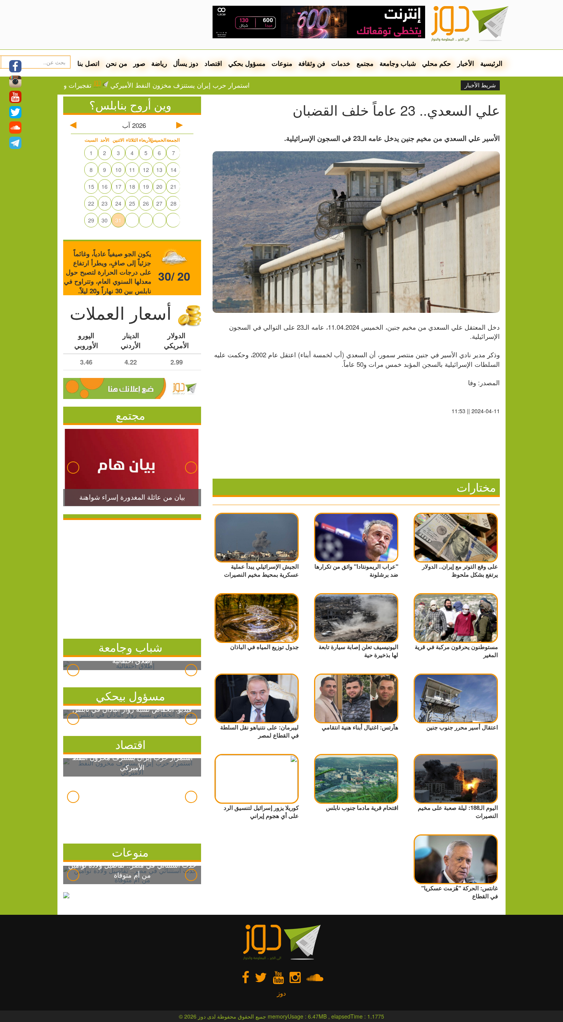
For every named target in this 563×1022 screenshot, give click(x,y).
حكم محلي (436, 63)
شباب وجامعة (398, 63)
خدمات (340, 63)
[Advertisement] (132, 577)
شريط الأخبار (480, 85)
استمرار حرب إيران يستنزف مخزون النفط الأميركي (213, 85)
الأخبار (465, 63)
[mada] (319, 19)
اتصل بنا (88, 63)
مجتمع (365, 63)
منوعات (282, 63)
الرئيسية (491, 63)
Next (191, 467)
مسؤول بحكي (246, 63)
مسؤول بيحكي (130, 695)
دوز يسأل (185, 63)
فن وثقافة (311, 63)
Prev (73, 467)
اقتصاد (213, 63)
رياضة (159, 63)
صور (139, 63)
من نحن (116, 63)
